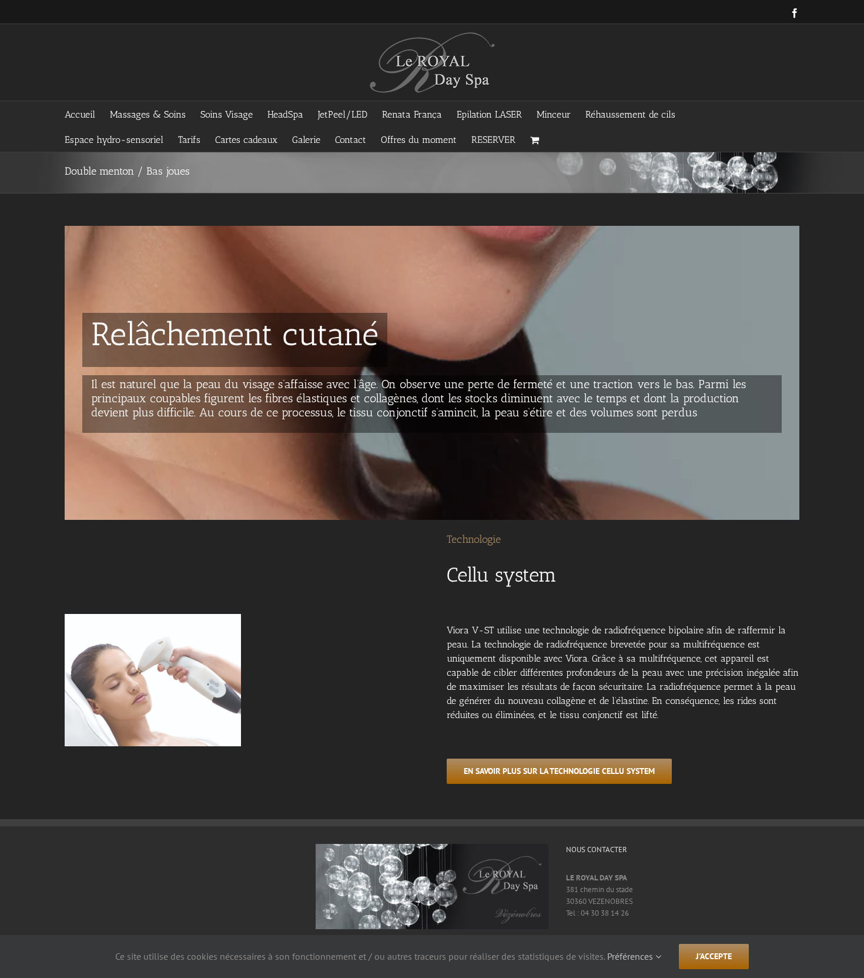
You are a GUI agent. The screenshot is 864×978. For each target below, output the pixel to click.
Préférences (631, 956)
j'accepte (714, 956)
